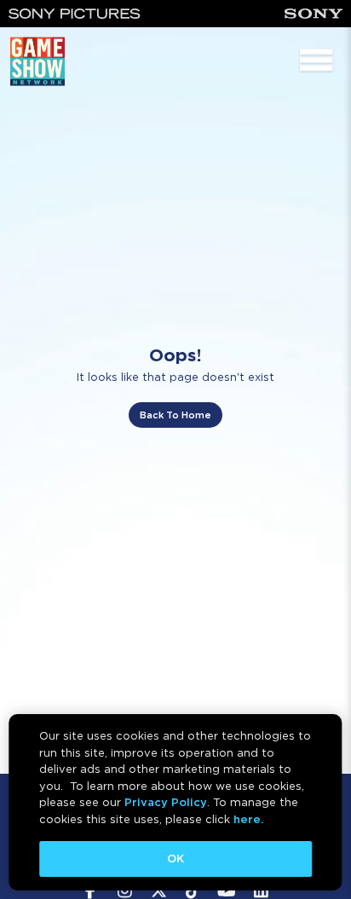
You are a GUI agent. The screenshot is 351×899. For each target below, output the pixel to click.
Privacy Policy (165, 802)
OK (175, 858)
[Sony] (313, 14)
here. (248, 819)
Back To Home (175, 415)
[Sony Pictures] (75, 14)
